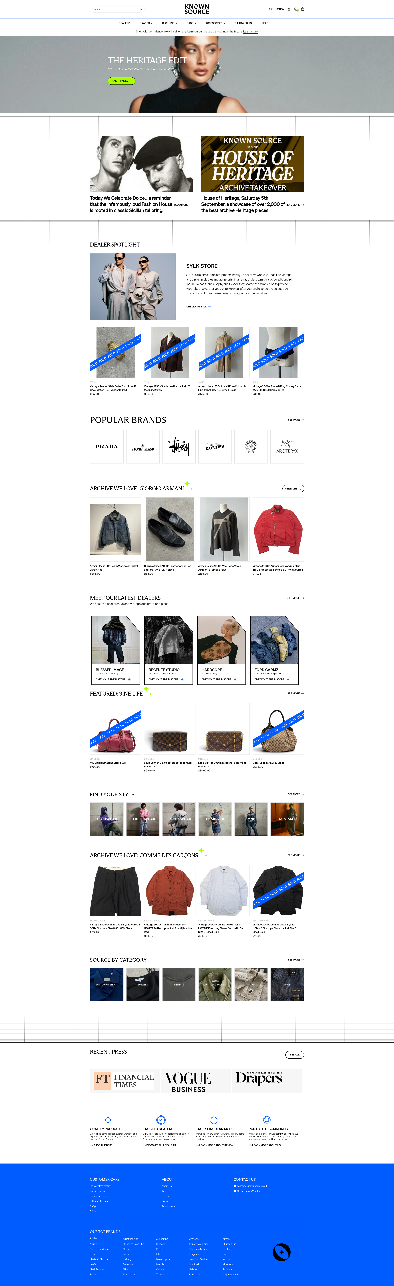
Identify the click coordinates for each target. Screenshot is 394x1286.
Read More (181, 205)
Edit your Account (99, 1201)
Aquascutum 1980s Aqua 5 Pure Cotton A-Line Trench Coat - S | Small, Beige (222, 388)
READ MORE (292, 205)
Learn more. (250, 31)
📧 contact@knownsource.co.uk (250, 1186)
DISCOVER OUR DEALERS (161, 1145)
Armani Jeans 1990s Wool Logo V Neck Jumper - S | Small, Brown (220, 567)
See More (294, 419)
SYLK (92, 382)
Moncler (160, 1264)
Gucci (226, 1254)
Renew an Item (98, 1196)
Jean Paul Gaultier (198, 1259)
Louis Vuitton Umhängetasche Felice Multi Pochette (168, 764)
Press (165, 1201)
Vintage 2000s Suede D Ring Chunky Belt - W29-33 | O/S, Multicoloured (277, 388)
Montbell (194, 1264)
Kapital (226, 1259)
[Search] (141, 9)
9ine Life (95, 758)
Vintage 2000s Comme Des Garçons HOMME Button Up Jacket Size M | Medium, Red (168, 928)
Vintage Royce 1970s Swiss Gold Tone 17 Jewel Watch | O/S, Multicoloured (113, 388)
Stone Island (129, 1275)
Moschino (228, 1264)
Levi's (93, 1264)
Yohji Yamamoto (231, 1275)
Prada (93, 1275)
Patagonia (228, 1269)
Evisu (93, 1254)
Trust (164, 1191)
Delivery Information (100, 1186)
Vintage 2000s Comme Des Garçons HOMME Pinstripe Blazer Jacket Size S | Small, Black (275, 928)
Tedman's (161, 1275)
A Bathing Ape (130, 1239)
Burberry (160, 1244)
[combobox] (117, 9)
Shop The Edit (121, 81)
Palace (193, 1269)
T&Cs (93, 1211)
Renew (165, 1196)
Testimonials (168, 1206)
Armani (226, 1239)
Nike (125, 1269)
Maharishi (128, 1264)
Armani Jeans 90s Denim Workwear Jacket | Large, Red (114, 567)
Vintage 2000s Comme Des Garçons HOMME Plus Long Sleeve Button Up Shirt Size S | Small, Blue (222, 928)
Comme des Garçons (101, 1249)
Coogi (126, 1249)
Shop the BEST (103, 1145)
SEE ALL (295, 1055)
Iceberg (127, 1259)
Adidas (93, 1238)
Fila (158, 1254)
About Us (167, 1186)
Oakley (160, 1269)
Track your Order (99, 1191)
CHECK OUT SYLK (196, 306)
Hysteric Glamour (99, 1259)
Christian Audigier (198, 1244)
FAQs (93, 1206)
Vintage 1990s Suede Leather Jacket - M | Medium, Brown (167, 388)
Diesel (159, 1249)
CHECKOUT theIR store (111, 679)
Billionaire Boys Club (133, 1244)
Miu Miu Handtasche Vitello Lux (108, 762)
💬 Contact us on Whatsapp (248, 1191)
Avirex (93, 1244)
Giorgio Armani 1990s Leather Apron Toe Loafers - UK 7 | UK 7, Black (167, 567)
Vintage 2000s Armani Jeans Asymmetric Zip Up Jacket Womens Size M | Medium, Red (278, 567)
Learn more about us (266, 1145)
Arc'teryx (194, 1239)
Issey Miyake (163, 1259)
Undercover (195, 1275)
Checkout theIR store (164, 679)
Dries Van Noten (198, 1249)
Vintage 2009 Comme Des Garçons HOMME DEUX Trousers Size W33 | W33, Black (115, 926)
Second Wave (98, 920)
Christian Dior (230, 1244)
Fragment (194, 1254)
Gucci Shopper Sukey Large (268, 762)
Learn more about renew (216, 1145)
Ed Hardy (228, 1249)
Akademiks (162, 1239)
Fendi (126, 1254)
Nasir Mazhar (97, 1269)
